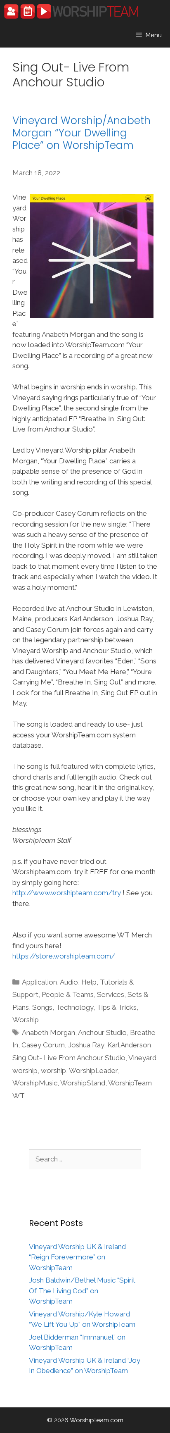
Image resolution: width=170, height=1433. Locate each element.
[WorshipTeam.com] (71, 11)
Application (39, 982)
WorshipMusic (34, 1083)
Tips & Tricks (117, 1007)
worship (53, 1070)
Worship (25, 1020)
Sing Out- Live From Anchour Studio (68, 1058)
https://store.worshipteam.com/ (63, 956)
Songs (42, 1007)
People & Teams (68, 994)
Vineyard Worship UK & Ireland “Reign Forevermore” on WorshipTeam (77, 1257)
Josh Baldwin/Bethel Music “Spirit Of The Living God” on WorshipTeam (82, 1290)
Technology (74, 1007)
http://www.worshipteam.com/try (66, 893)
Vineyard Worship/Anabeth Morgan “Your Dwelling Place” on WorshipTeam (81, 133)
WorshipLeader (93, 1070)
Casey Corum (43, 1045)
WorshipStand (82, 1083)
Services (110, 994)
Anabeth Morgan (48, 1032)
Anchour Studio (102, 1032)
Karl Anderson (129, 1045)
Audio (69, 982)
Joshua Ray (86, 1045)
